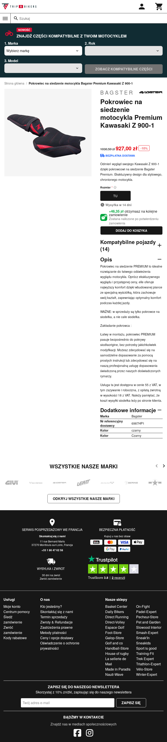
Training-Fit (145, 653)
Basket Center (116, 606)
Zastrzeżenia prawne (56, 627)
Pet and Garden (148, 622)
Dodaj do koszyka (131, 230)
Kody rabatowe (15, 637)
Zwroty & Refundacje (56, 622)
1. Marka (11, 43)
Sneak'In (143, 637)
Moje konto (11, 606)
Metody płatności (53, 632)
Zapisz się (131, 702)
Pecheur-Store (147, 616)
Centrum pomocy (16, 611)
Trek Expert (145, 658)
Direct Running (117, 616)
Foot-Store (113, 632)
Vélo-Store (144, 669)
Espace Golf (114, 627)
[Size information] (115, 187)
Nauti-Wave (114, 674)
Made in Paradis (117, 669)
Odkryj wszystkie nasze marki (83, 498)
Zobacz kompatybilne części (123, 68)
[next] (164, 466)
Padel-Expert (146, 611)
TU (115, 196)
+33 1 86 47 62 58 (52, 550)
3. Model (11, 60)
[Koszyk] (159, 6)
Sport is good (146, 648)
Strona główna (14, 83)
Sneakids (143, 642)
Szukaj (24, 18)
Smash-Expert (147, 632)
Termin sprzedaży (53, 616)
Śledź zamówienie (12, 619)
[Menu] (5, 18)
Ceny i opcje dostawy (56, 637)
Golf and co (114, 642)
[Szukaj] (15, 18)
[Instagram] (89, 733)
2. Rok (90, 43)
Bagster (117, 92)
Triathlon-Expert (148, 663)
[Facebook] (77, 733)
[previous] (157, 466)
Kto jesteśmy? (51, 606)
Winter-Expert (146, 674)
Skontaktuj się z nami (52, 536)
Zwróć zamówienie (51, 578)
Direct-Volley (115, 622)
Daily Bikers (114, 611)
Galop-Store (114, 637)
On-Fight (143, 606)
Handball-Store (117, 648)
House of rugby (117, 653)
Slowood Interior (148, 627)
